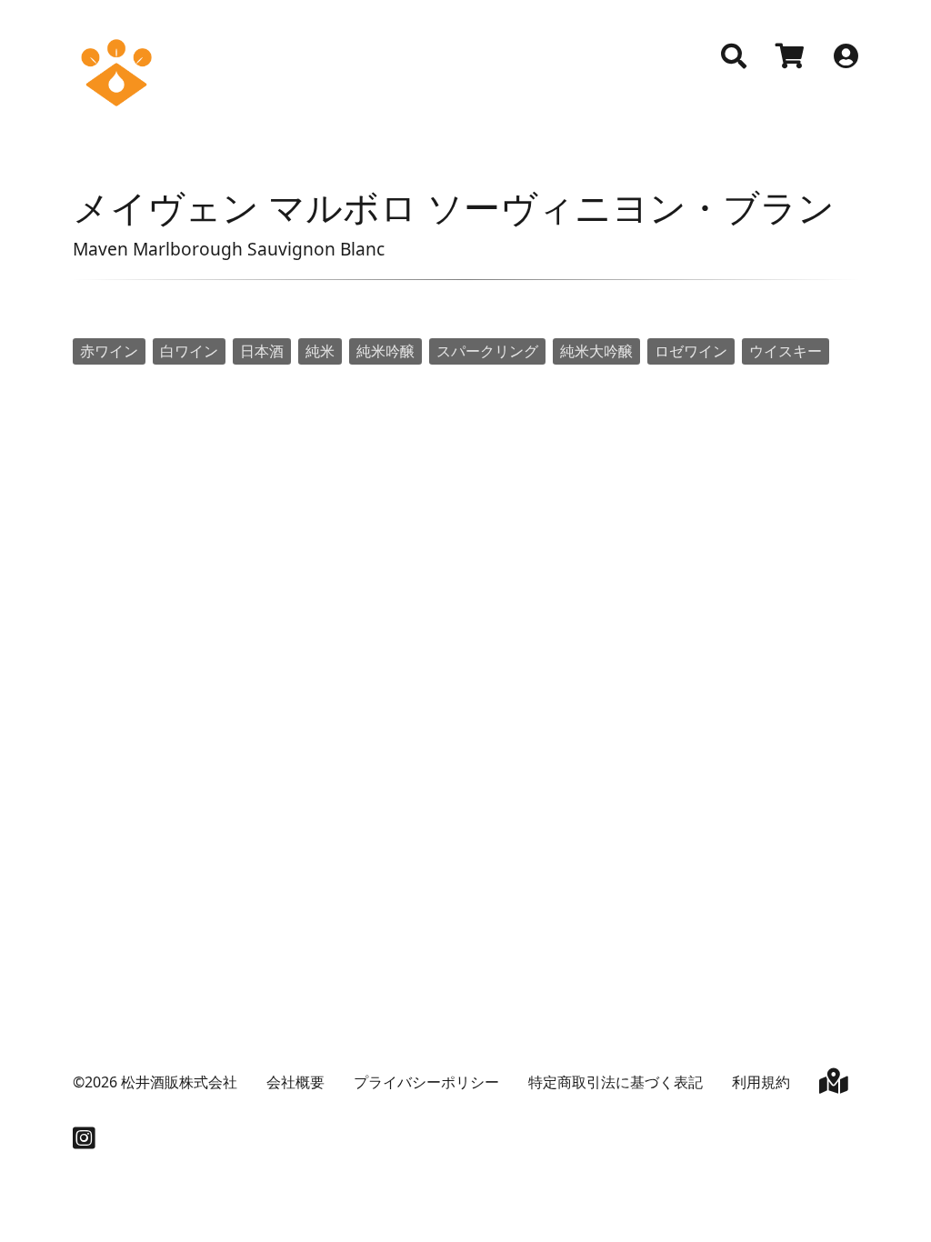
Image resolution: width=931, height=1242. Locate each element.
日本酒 (262, 351)
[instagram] (84, 1142)
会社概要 (295, 1082)
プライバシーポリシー (426, 1082)
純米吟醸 (385, 351)
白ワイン (189, 351)
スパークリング (487, 351)
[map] (833, 1085)
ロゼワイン (691, 351)
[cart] (790, 58)
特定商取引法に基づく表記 (615, 1082)
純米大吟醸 (596, 351)
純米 (320, 351)
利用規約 (761, 1082)
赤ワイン (109, 351)
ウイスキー (785, 351)
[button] (733, 56)
